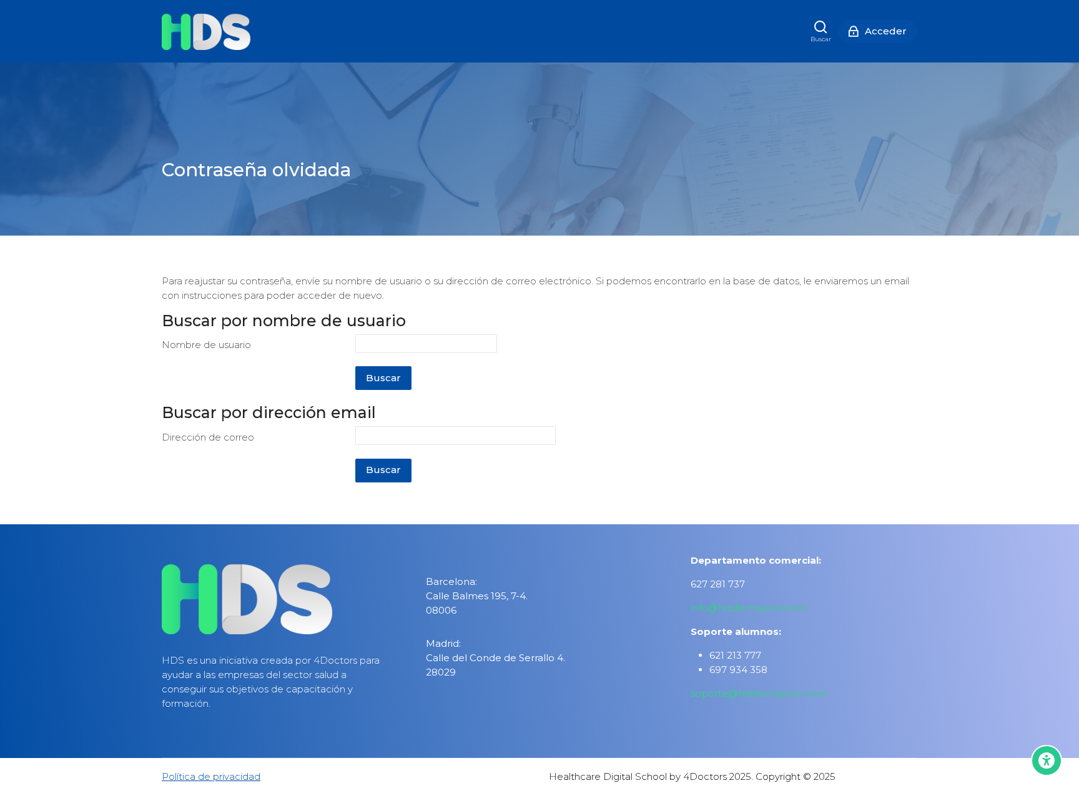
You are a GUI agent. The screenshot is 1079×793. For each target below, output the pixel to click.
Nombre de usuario (206, 345)
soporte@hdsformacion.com (759, 693)
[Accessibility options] (1046, 760)
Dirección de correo (208, 437)
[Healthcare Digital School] (206, 31)
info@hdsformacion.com (749, 608)
